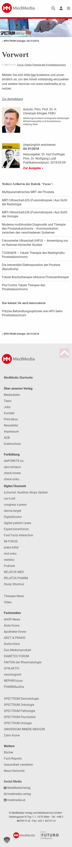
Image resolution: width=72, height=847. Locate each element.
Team (8, 401)
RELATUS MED (14, 572)
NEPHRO (13, 680)
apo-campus (12, 467)
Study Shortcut (14, 584)
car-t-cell (9, 498)
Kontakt (9, 413)
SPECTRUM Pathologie (19, 711)
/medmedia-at (15, 800)
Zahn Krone (12, 735)
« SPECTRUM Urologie (14, 41)
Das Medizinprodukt (17, 650)
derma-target (12, 511)
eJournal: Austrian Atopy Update (26, 492)
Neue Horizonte (14, 771)
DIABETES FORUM (16, 656)
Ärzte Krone (11, 625)
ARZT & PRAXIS (14, 638)
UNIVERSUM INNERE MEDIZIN (24, 729)
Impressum (11, 431)
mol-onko (10, 553)
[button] (7, 840)
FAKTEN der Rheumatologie (22, 662)
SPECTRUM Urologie (18, 723)
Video (8, 602)
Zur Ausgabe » (33, 168)
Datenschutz (12, 444)
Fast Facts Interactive (18, 535)
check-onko (11, 479)
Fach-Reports (13, 758)
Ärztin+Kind (12, 644)
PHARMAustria (14, 687)
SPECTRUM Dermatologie (21, 698)
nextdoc (9, 560)
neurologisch (12, 674)
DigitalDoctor (13, 517)
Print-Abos (11, 419)
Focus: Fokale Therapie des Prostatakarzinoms (41, 65)
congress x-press (15, 504)
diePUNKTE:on (14, 461)
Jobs (7, 407)
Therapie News (14, 596)
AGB (7, 437)
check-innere (12, 473)
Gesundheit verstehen (18, 764)
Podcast (9, 566)
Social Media (13, 781)
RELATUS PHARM (16, 578)
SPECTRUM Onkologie (19, 705)
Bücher (8, 752)
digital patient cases (17, 523)
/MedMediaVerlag (18, 788)
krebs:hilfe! (11, 547)
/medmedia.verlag (18, 794)
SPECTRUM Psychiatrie (20, 717)
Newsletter (11, 425)
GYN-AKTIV (11, 668)
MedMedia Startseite (18, 377)
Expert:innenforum (16, 529)
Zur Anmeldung (12, 99)
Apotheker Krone (15, 631)
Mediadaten (12, 395)
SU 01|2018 (33, 41)
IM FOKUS (11, 541)
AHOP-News (12, 619)
